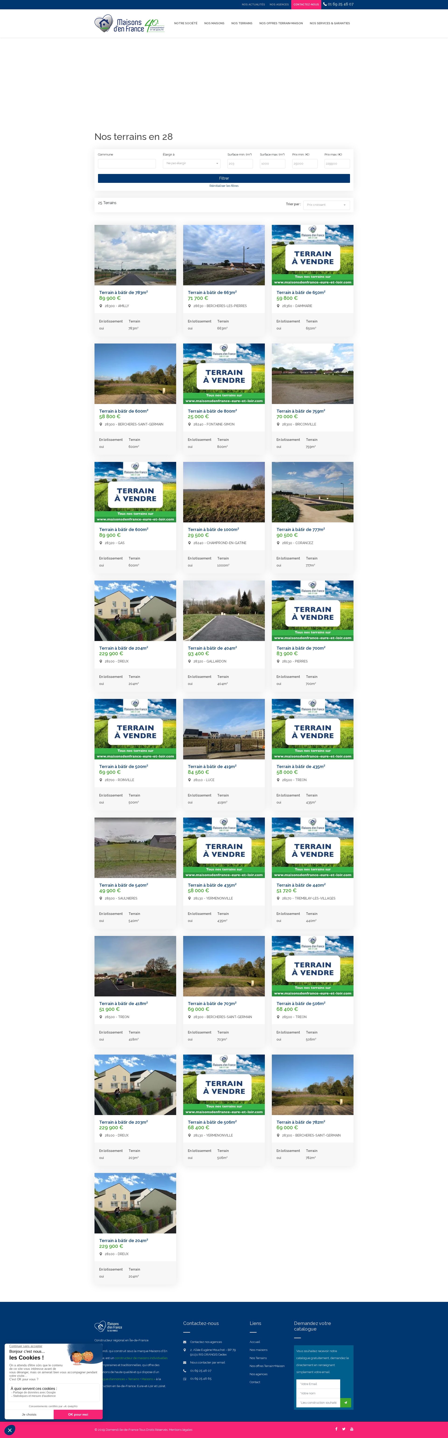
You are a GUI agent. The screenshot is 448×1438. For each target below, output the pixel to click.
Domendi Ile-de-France (122, 1429)
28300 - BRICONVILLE (299, 424)
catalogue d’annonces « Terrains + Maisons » (124, 1379)
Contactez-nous (306, 4)
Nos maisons (258, 1350)
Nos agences (258, 1374)
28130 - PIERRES (295, 661)
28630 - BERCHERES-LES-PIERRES (220, 306)
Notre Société (185, 23)
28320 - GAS (115, 543)
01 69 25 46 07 (340, 4)
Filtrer (224, 178)
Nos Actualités (253, 4)
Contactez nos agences (206, 1342)
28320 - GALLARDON (209, 661)
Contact (255, 1382)
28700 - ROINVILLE (119, 780)
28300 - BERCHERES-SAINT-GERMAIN (134, 424)
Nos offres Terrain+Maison (281, 23)
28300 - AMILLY (117, 306)
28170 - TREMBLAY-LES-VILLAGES (309, 898)
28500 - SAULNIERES (121, 898)
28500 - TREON (294, 780)
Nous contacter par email (207, 1362)
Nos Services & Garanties (330, 23)
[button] (191, 162)
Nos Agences (279, 4)
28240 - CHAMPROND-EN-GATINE (219, 543)
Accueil (255, 1342)
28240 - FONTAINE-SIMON (213, 424)
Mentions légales (180, 1429)
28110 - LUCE (203, 780)
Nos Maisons (214, 23)
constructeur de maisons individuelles (141, 1358)
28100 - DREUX (117, 661)
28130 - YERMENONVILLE (213, 898)
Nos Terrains (241, 23)
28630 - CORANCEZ (297, 543)
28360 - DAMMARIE (297, 306)
